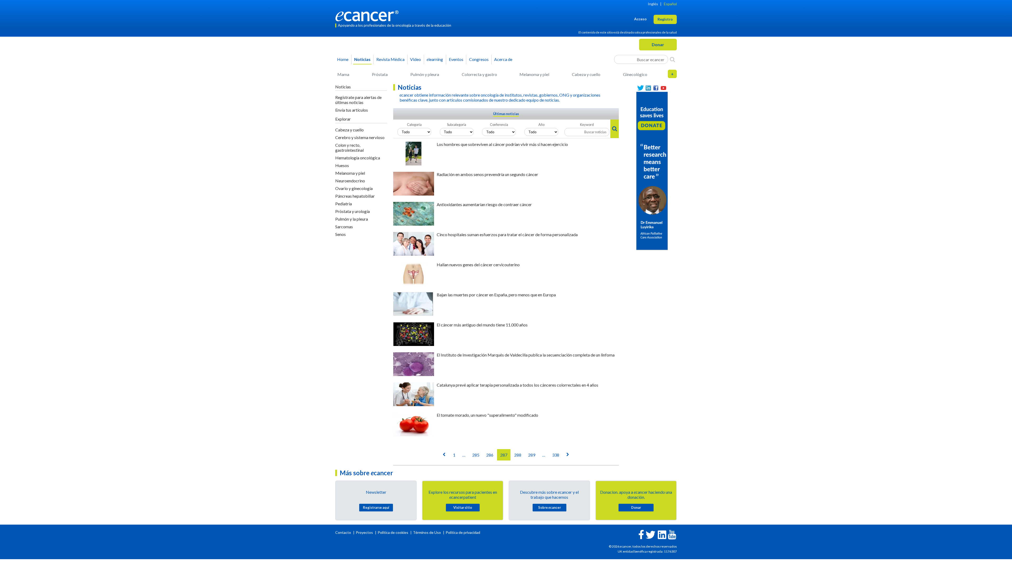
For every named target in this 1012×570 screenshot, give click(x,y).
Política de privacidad (463, 532)
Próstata (380, 74)
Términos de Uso (427, 532)
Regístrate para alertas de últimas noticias (358, 100)
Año (541, 124)
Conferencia (499, 124)
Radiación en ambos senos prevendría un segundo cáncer (487, 174)
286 (489, 454)
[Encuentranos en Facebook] (656, 88)
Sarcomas (344, 226)
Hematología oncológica (357, 157)
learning (435, 59)
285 (475, 454)
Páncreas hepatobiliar (355, 195)
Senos (340, 234)
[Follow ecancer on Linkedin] (662, 534)
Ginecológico (635, 74)
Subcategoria (456, 124)
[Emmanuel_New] (652, 170)
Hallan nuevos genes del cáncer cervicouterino (478, 264)
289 (531, 454)
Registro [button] (665, 19)
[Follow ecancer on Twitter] (650, 534)
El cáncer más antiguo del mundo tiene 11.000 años (482, 324)
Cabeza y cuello (586, 74)
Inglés (653, 4)
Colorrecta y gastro (479, 74)
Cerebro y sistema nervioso (360, 137)
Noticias (362, 59)
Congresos (479, 59)
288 (517, 454)
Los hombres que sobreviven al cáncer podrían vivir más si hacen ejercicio (502, 144)
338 (555, 454)
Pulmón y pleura (424, 74)
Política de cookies (393, 532)
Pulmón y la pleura (351, 218)
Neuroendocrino (350, 180)
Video (415, 59)
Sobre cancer (549, 507)
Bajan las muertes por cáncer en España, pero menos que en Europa (496, 294)
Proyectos (365, 532)
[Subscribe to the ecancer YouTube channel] (672, 534)
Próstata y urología (352, 211)
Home (342, 59)
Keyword (587, 124)
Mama (343, 74)
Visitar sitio (462, 507)
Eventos (456, 59)
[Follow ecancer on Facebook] (641, 534)
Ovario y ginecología (354, 188)
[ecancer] (368, 15)
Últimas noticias (506, 114)
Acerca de (503, 59)
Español (670, 4)
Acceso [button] (640, 19)
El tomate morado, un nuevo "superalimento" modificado (487, 414)
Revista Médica (390, 59)
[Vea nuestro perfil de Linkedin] (648, 88)
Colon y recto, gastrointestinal (349, 147)
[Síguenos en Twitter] (640, 88)
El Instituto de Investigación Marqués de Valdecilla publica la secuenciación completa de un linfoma (526, 354)
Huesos (342, 165)
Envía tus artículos (351, 109)
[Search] (672, 59)
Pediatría (343, 203)
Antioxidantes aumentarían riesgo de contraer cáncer (484, 204)
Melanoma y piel (534, 74)
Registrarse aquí (376, 507)
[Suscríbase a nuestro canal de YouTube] (663, 88)
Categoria (414, 124)
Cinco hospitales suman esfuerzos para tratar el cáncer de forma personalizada (507, 234)
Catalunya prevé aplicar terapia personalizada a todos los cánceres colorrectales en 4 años (517, 384)
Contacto (343, 532)
